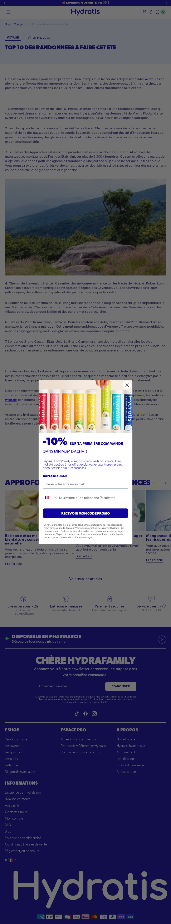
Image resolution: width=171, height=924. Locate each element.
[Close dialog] (127, 385)
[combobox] (50, 497)
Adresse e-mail (55, 476)
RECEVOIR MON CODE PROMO (85, 513)
